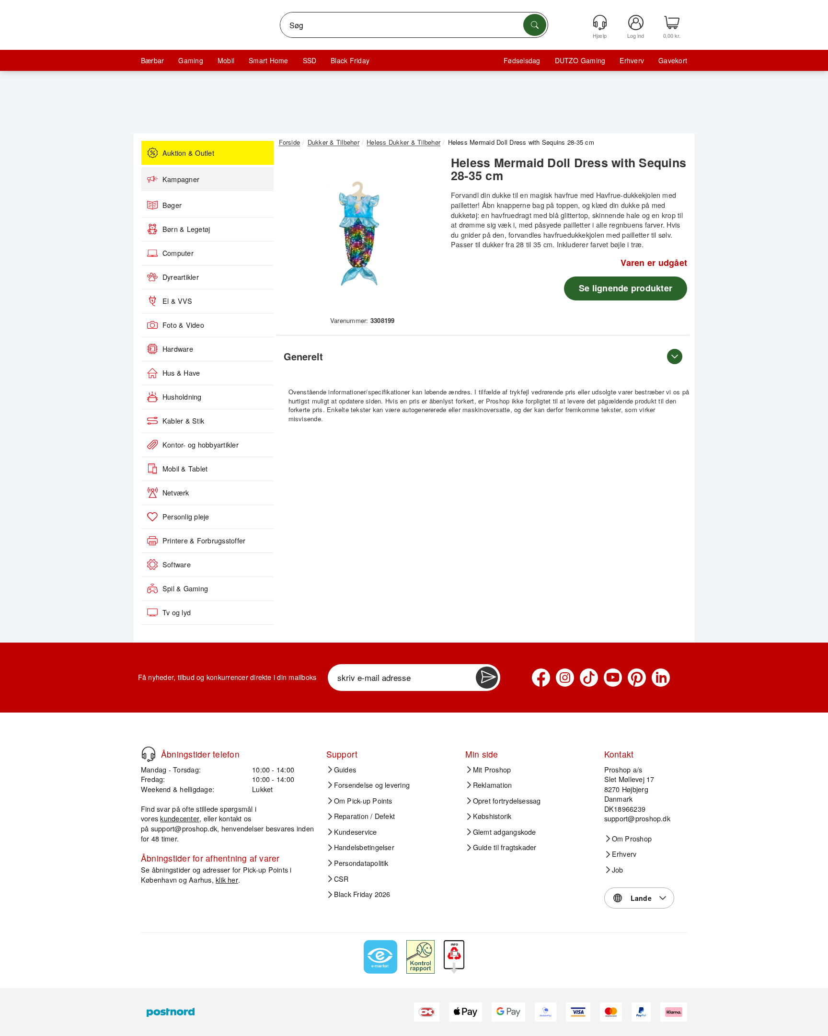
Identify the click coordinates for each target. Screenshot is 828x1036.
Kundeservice (355, 832)
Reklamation (492, 785)
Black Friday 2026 (362, 894)
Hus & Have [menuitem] (181, 373)
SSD (310, 60)
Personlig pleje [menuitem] (185, 516)
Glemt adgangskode (504, 832)
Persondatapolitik (361, 863)
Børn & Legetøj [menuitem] (186, 229)
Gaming (190, 60)
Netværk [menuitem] (175, 492)
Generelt (303, 356)
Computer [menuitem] (178, 253)
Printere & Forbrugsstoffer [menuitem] (203, 540)
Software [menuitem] (176, 564)
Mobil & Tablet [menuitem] (184, 468)
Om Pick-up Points (363, 801)
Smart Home (268, 60)
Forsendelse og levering (372, 785)
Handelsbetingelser (364, 847)
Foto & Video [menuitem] (183, 325)
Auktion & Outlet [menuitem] (188, 153)
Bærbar (152, 60)
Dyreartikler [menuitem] (180, 277)
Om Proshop (632, 838)
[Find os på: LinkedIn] (661, 677)
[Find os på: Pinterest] (637, 677)
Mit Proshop (492, 769)
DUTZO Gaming (580, 60)
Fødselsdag (522, 60)
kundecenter (179, 818)
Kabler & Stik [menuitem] (183, 421)
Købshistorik (492, 816)
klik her (227, 880)
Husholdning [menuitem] (182, 397)
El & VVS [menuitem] (177, 301)
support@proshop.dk (184, 828)
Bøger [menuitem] (172, 205)
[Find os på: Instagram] (565, 677)
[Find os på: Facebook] (541, 677)
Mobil (226, 60)
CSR (341, 879)
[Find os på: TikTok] (589, 677)
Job (617, 870)
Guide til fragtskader (505, 847)
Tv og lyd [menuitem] (176, 612)
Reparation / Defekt (364, 816)
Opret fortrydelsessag (507, 801)
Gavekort (672, 60)
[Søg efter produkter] (534, 25)
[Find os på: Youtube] (613, 677)
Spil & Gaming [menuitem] (185, 588)
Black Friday (350, 60)
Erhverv (632, 60)
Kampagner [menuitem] (180, 179)
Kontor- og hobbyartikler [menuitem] (200, 444)
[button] (359, 233)
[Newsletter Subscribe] (487, 678)
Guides (345, 769)
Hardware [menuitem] (177, 349)
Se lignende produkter (625, 288)
